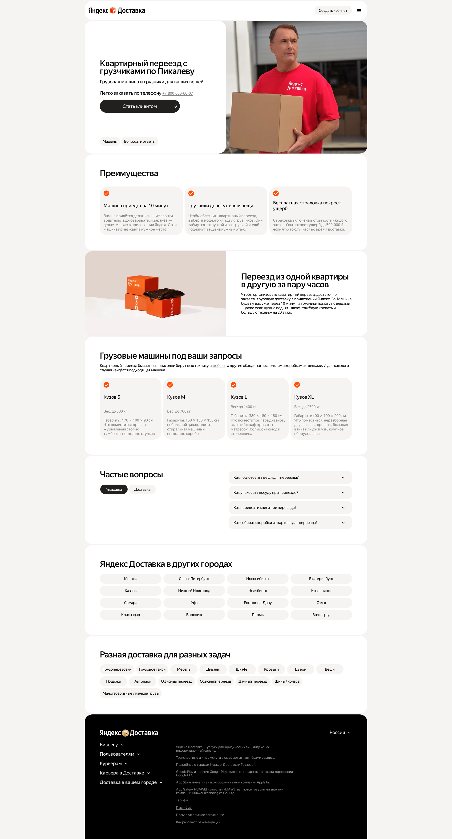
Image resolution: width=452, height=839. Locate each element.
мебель (219, 365)
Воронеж (194, 614)
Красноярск (321, 590)
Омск (321, 602)
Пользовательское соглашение (200, 815)
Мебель (183, 669)
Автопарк (142, 681)
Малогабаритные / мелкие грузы (131, 693)
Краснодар (130, 614)
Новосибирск (257, 578)
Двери (300, 669)
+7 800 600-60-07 (177, 93)
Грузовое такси (152, 669)
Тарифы (182, 800)
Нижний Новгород (194, 590)
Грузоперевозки (117, 669)
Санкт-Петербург (194, 578)
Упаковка (114, 489)
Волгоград (321, 614)
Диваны (213, 669)
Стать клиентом (140, 106)
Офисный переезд (176, 681)
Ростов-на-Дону (258, 602)
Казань (131, 590)
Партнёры (184, 807)
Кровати (271, 669)
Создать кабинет (333, 10)
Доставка (142, 489)
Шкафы (242, 669)
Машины (110, 141)
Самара (130, 602)
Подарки (113, 681)
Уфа (194, 602)
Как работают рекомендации (198, 822)
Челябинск (258, 590)
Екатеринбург (321, 578)
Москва (130, 578)
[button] (290, 477)
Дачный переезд (252, 681)
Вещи (329, 669)
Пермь (257, 614)
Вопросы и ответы (139, 141)
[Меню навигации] (358, 10)
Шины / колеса (287, 681)
